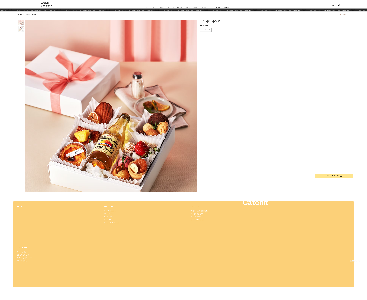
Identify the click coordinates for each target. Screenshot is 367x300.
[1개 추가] (210, 30)
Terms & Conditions (110, 211)
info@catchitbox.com (197, 220)
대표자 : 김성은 (21, 252)
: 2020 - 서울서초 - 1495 (24, 258)
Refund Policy (108, 220)
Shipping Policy (108, 217)
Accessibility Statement (111, 223)
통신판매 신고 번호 (23, 255)
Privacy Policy (108, 214)
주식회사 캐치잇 (22, 261)
